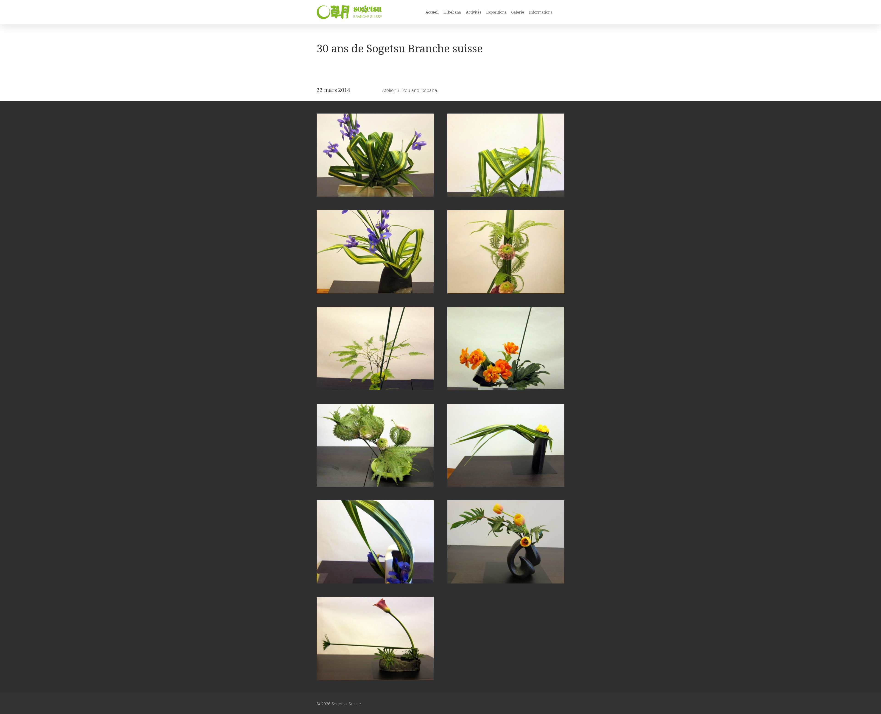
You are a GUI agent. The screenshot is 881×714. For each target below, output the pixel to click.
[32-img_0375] (375, 292)
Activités (473, 12)
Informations (540, 12)
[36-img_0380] (505, 195)
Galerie (517, 12)
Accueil (432, 12)
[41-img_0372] (375, 195)
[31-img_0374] (505, 292)
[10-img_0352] (505, 485)
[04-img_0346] (375, 678)
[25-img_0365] (375, 388)
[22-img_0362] (375, 485)
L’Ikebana (452, 12)
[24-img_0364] (505, 388)
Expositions (496, 12)
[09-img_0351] (375, 582)
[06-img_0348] (505, 582)
